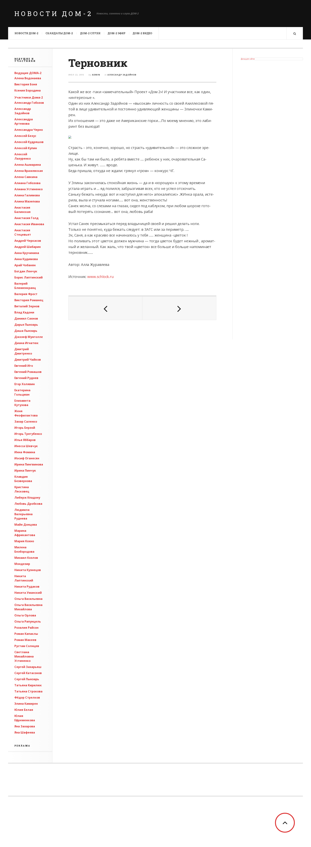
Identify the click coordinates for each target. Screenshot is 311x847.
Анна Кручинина (26, 253)
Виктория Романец (28, 300)
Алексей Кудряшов (29, 142)
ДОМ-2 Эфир (116, 33)
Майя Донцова (25, 525)
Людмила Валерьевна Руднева (23, 514)
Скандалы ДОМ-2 (59, 33)
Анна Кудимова (26, 259)
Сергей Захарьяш (27, 667)
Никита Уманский (28, 593)
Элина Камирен (26, 704)
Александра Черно (28, 130)
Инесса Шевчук (26, 446)
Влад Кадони (24, 312)
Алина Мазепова (27, 201)
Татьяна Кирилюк (28, 685)
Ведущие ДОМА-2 (27, 73)
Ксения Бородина (27, 90)
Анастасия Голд (26, 218)
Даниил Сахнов (26, 318)
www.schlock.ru (100, 276)
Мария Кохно (24, 541)
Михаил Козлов (26, 558)
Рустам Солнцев (26, 646)
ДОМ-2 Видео (142, 33)
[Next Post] (179, 308)
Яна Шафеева (24, 732)
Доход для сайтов (248, 59)
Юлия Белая (23, 710)
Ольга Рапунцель (27, 621)
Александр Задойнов (121, 74)
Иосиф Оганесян (26, 458)
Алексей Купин (25, 148)
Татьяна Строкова (28, 691)
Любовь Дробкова (28, 504)
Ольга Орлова (25, 615)
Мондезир (22, 564)
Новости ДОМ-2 (53, 13)
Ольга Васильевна (28, 599)
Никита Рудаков (26, 587)
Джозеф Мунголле (28, 337)
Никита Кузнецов (27, 570)
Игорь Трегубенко (28, 434)
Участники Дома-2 (28, 97)
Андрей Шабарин (27, 247)
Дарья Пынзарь (26, 325)
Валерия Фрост (25, 294)
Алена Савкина (25, 177)
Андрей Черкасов (27, 241)
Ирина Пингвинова (28, 464)
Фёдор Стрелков (27, 697)
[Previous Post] (105, 308)
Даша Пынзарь (25, 331)
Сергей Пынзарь (26, 679)
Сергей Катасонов (28, 673)
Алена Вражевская (28, 171)
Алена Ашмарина (27, 165)
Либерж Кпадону (27, 498)
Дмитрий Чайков (27, 360)
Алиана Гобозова (27, 183)
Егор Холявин (24, 384)
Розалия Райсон (26, 628)
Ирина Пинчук (25, 470)
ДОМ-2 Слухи (90, 33)
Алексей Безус (25, 136)
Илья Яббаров (25, 440)
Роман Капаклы (26, 634)
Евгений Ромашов (28, 372)
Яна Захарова (24, 726)
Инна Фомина (24, 452)
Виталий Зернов (26, 306)
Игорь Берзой (24, 428)
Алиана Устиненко (28, 189)
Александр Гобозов (29, 103)
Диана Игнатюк (26, 343)
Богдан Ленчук (25, 271)
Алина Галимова (27, 195)
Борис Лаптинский (28, 277)
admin (96, 74)
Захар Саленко (25, 422)
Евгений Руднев (26, 378)
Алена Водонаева (27, 78)
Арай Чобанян (25, 265)
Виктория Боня (25, 84)
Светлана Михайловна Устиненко (24, 656)
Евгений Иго (23, 366)
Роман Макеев (25, 640)
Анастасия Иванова (29, 224)
